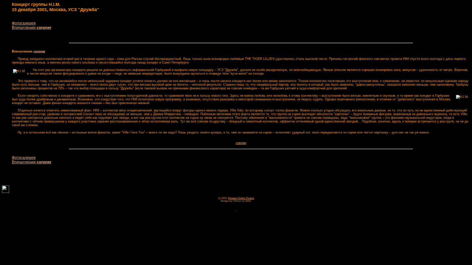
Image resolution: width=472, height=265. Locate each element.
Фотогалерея (24, 23)
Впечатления (31, 28)
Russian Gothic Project (241, 198)
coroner (39, 51)
